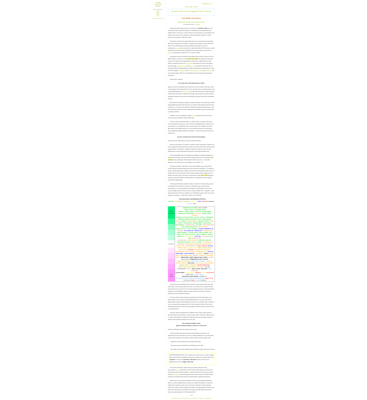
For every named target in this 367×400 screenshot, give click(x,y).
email (159, 6)
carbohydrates (185, 91)
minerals (194, 115)
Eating (198, 24)
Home (159, 2)
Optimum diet (181, 22)
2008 (158, 14)
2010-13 (158, 12)
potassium (196, 70)
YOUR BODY (174, 11)
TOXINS (200, 11)
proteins (178, 370)
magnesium (208, 70)
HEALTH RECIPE (184, 11)
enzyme (177, 48)
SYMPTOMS (207, 11)
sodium (201, 70)
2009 (158, 13)
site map (159, 4)
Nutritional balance (199, 22)
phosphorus (180, 66)
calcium (191, 70)
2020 (158, 11)
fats (189, 372)
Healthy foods (190, 22)
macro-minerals (189, 63)
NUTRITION (193, 11)
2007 (158, 16)
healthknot (205, 4)
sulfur (185, 66)
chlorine (191, 66)
